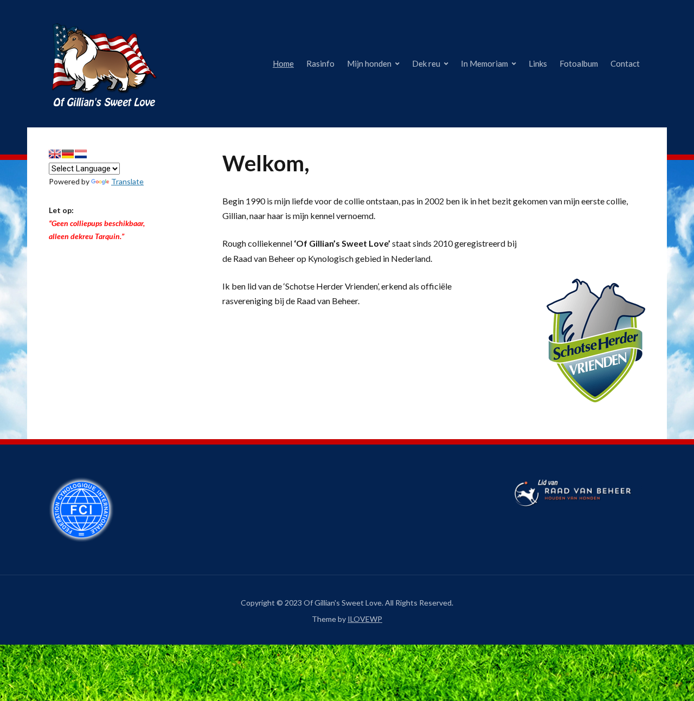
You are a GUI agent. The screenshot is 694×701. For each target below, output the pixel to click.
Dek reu (426, 63)
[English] (55, 154)
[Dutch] (81, 154)
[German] (68, 154)
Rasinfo (320, 63)
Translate (127, 181)
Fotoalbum (579, 63)
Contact (625, 63)
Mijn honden (369, 63)
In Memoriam (484, 63)
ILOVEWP (365, 618)
